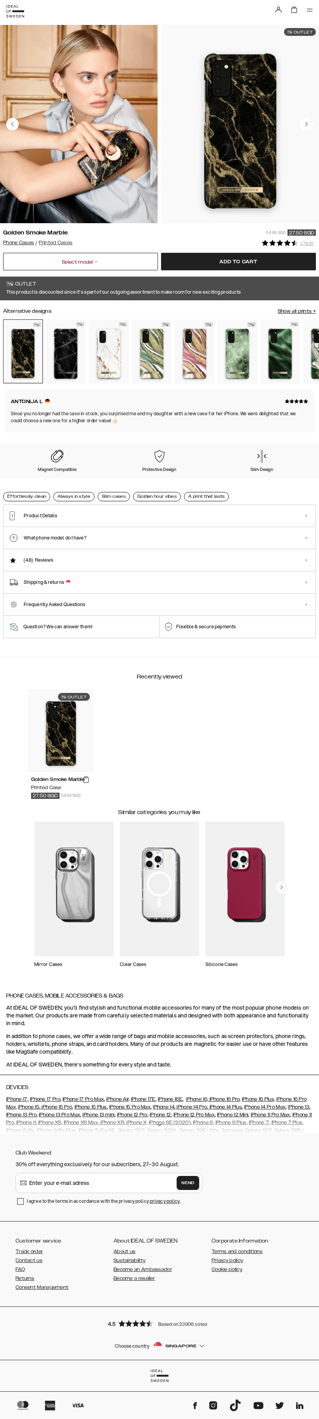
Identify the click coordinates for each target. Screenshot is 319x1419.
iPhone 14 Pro (191, 1107)
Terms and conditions (237, 1251)
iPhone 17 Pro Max (83, 1099)
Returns (25, 1278)
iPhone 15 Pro (56, 1107)
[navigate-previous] (281, 887)
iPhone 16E (170, 1099)
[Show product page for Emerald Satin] (280, 351)
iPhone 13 (298, 1107)
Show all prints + (297, 311)
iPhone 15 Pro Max (130, 1107)
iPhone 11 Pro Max (270, 1115)
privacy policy (165, 1201)
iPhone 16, (197, 1099)
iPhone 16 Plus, (258, 1099)
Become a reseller (134, 1278)
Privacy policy (227, 1260)
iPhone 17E (143, 1099)
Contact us (29, 1260)
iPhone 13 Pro (21, 1115)
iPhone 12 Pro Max (194, 1115)
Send (188, 1183)
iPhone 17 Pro (45, 1099)
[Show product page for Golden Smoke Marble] (23, 351)
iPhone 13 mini (98, 1115)
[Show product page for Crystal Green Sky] (237, 351)
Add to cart (238, 261)
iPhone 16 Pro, (224, 1099)
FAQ (20, 1269)
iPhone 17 (17, 1099)
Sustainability (129, 1260)
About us (124, 1251)
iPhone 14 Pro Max (265, 1107)
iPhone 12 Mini (232, 1115)
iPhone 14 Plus (225, 1107)
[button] (159, 1323)
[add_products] (86, 780)
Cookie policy (227, 1269)
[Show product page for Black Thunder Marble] (66, 351)
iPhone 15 (28, 1107)
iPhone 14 (163, 1107)
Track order (29, 1251)
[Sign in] (278, 10)
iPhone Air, (118, 1099)
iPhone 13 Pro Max (59, 1115)
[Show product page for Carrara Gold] (108, 351)
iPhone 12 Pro (132, 1115)
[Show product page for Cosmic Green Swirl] (152, 351)
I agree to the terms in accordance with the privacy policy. (104, 1201)
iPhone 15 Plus (91, 1107)
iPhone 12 (160, 1115)
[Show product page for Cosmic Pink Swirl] (194, 351)
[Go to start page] (15, 11)
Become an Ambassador (143, 1269)
